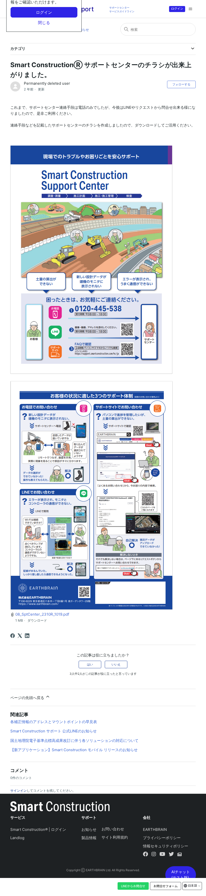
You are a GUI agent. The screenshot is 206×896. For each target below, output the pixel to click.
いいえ (116, 664)
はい (90, 664)
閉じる (44, 22)
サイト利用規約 (114, 837)
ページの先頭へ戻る (27, 697)
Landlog (17, 837)
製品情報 (88, 837)
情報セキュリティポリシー (165, 846)
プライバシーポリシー (162, 837)
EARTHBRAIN (155, 829)
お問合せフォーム (165, 885)
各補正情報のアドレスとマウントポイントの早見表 (53, 721)
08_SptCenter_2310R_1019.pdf (42, 614)
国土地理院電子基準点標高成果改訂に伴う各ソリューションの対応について (74, 740)
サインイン (18, 791)
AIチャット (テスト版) (180, 874)
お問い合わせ (112, 829)
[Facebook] (12, 635)
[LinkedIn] (27, 635)
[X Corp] (20, 635)
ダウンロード (37, 620)
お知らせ (82, 30)
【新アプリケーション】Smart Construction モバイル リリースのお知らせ (74, 749)
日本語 (192, 885)
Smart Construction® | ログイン (38, 829)
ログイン (177, 8)
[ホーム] (60, 807)
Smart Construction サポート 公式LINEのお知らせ (53, 731)
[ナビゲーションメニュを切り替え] (190, 9)
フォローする (181, 84)
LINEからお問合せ (133, 886)
